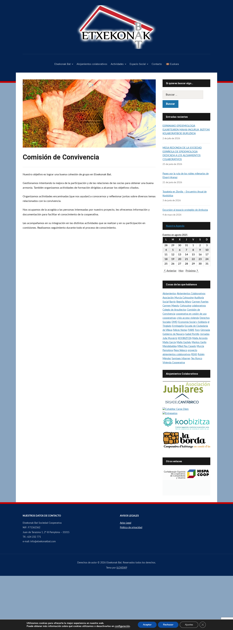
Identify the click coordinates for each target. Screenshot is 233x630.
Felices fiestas (180, 330)
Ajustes (189, 624)
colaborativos (199, 306)
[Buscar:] (186, 94)
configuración (122, 626)
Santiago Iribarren (181, 358)
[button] (170, 270)
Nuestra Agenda (175, 226)
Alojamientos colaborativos (92, 64)
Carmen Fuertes (200, 302)
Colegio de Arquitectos (174, 310)
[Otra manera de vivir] (170, 413)
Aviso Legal (125, 523)
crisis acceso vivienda (188, 318)
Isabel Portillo (192, 334)
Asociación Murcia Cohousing (178, 298)
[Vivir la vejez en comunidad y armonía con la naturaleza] (176, 409)
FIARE (191, 330)
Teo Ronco (196, 358)
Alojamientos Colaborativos (191, 294)
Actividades (117, 64)
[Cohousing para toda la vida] (186, 387)
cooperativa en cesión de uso (191, 314)
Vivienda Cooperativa (174, 363)
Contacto (157, 64)
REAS (194, 354)
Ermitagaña (178, 326)
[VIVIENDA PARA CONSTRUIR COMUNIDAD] (186, 440)
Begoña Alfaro (183, 302)
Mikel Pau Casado (186, 346)
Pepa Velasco (180, 350)
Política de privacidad (131, 527)
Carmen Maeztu (171, 306)
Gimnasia (205, 330)
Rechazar (168, 624)
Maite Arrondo (200, 338)
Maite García (169, 342)
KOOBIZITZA (185, 338)
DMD (175, 322)
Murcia (200, 346)
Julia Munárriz (170, 338)
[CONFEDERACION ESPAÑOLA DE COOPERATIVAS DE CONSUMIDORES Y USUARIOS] (186, 474)
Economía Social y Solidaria (192, 322)
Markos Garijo (199, 342)
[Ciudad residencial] (182, 400)
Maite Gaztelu (184, 342)
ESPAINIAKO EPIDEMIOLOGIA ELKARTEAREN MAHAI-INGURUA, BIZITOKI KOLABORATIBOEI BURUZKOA (186, 130)
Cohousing (185, 306)
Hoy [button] (181, 270)
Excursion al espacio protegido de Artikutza (185, 210)
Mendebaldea (170, 346)
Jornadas (204, 334)
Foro (197, 330)
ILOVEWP (121, 568)
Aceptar (147, 624)
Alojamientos (169, 294)
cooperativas (169, 318)
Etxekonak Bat (62, 64)
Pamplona (168, 350)
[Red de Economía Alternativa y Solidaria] (186, 487)
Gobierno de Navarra (174, 334)
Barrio (172, 302)
